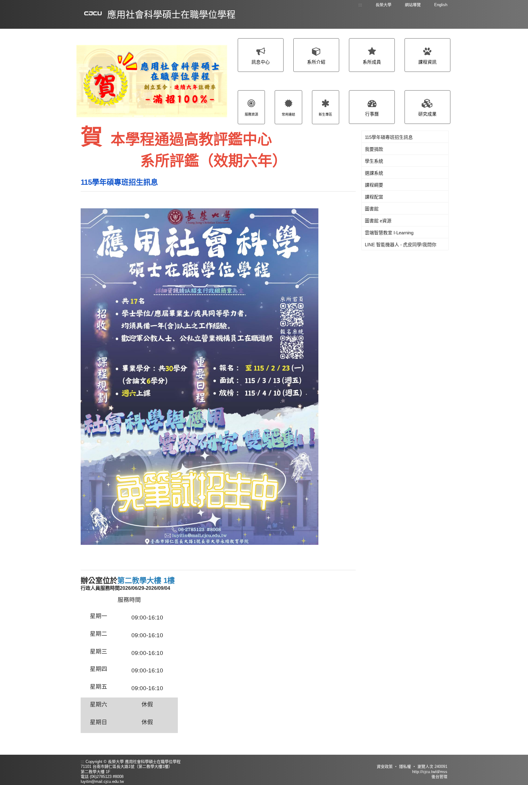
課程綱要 (374, 185)
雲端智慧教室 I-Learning (389, 232)
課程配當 (374, 196)
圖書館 (372, 208)
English (440, 4)
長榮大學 (383, 4)
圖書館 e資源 (378, 220)
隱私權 (405, 766)
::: (360, 4)
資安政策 (385, 766)
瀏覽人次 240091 (432, 766)
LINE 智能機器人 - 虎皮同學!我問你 (400, 244)
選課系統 (374, 173)
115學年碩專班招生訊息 (119, 182)
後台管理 (439, 776)
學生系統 (374, 161)
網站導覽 (413, 4)
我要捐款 (374, 149)
